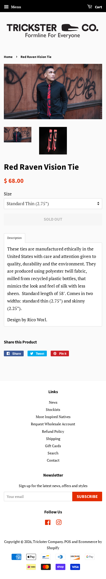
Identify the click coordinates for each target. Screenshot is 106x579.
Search (53, 453)
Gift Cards (53, 445)
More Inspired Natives (53, 416)
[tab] (14, 238)
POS (67, 541)
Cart (98, 7)
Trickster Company (48, 541)
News (53, 402)
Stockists (53, 409)
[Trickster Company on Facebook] (48, 523)
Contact (53, 460)
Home (8, 57)
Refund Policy (53, 431)
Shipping (53, 438)
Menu (15, 6)
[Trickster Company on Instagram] (58, 523)
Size (8, 194)
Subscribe (87, 496)
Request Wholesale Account (53, 423)
